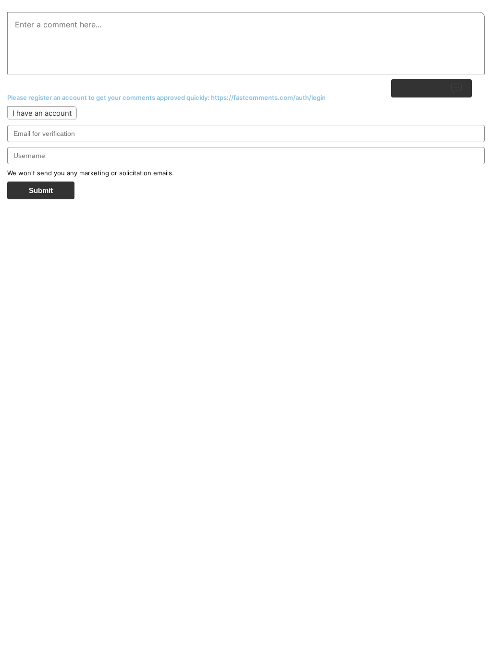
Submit (41, 190)
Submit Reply (423, 88)
